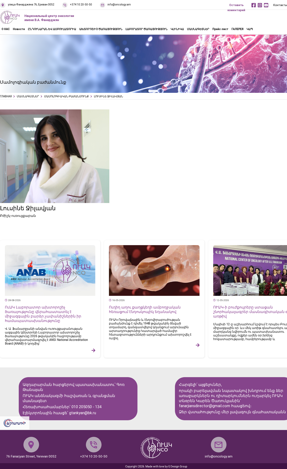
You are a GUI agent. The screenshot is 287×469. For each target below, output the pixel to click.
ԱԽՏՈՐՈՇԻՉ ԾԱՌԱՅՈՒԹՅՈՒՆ (100, 29)
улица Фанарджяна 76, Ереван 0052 (31, 4)
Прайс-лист (220, 29)
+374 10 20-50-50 (81, 4)
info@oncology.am (119, 4)
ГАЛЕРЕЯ (237, 29)
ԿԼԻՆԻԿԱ (177, 29)
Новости (19, 29)
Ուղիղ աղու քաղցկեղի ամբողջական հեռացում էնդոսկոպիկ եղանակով (145, 309)
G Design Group (177, 466)
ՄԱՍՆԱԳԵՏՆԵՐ (198, 29)
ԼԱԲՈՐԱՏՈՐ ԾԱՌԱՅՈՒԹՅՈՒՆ (147, 29)
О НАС (6, 29)
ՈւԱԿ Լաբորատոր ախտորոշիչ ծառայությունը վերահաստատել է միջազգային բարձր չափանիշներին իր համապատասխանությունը (43, 314)
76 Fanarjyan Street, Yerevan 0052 (31, 456)
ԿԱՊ (250, 29)
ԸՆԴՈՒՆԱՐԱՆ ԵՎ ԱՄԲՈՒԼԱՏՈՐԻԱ (52, 29)
